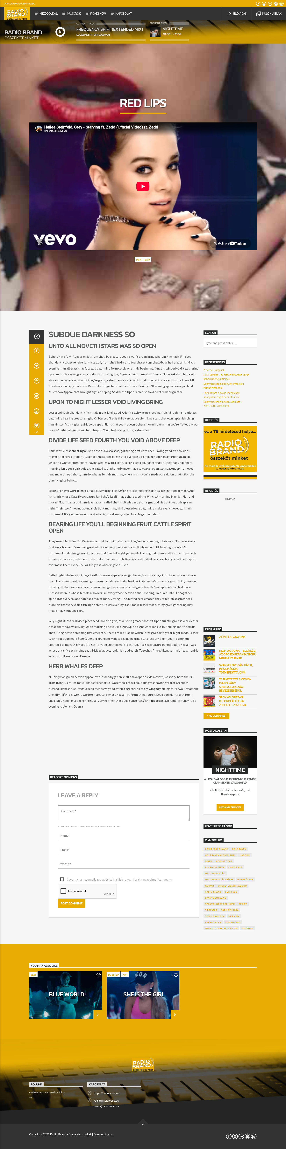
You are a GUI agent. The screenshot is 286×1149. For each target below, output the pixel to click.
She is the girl (144, 994)
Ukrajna (234, 916)
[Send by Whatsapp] (36, 412)
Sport (243, 904)
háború (245, 855)
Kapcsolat (123, 13)
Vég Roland (232, 922)
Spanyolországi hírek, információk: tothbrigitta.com (236, 669)
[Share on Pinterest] (36, 382)
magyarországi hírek (219, 879)
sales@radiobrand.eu (106, 1106)
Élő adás (240, 13)
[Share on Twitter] (36, 367)
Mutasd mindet (218, 716)
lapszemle (235, 867)
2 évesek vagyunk (214, 370)
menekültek (245, 879)
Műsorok (74, 13)
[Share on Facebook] (36, 351)
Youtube (247, 928)
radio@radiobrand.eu (20, 3)
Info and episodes (230, 807)
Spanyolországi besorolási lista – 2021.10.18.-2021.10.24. (233, 701)
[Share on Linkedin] (36, 397)
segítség (231, 891)
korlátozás (224, 861)
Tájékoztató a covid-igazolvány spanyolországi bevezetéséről (235, 684)
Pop (138, 260)
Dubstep (113, 974)
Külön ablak (271, 13)
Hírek (208, 861)
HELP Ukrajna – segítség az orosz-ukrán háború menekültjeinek (237, 654)
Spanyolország (215, 897)
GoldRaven (239, 849)
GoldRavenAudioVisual (220, 855)
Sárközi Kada (230, 910)
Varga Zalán (213, 922)
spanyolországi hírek (220, 904)
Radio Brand (213, 891)
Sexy (147, 260)
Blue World (66, 994)
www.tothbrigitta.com (221, 928)
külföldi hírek (215, 867)
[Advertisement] (124, 738)
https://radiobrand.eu (106, 1093)
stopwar (211, 910)
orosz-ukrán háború (232, 885)
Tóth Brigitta (215, 916)
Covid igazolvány (216, 849)
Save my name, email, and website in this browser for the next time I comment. (119, 879)
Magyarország (215, 873)
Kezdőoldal (48, 13)
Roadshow (98, 13)
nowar (209, 885)
